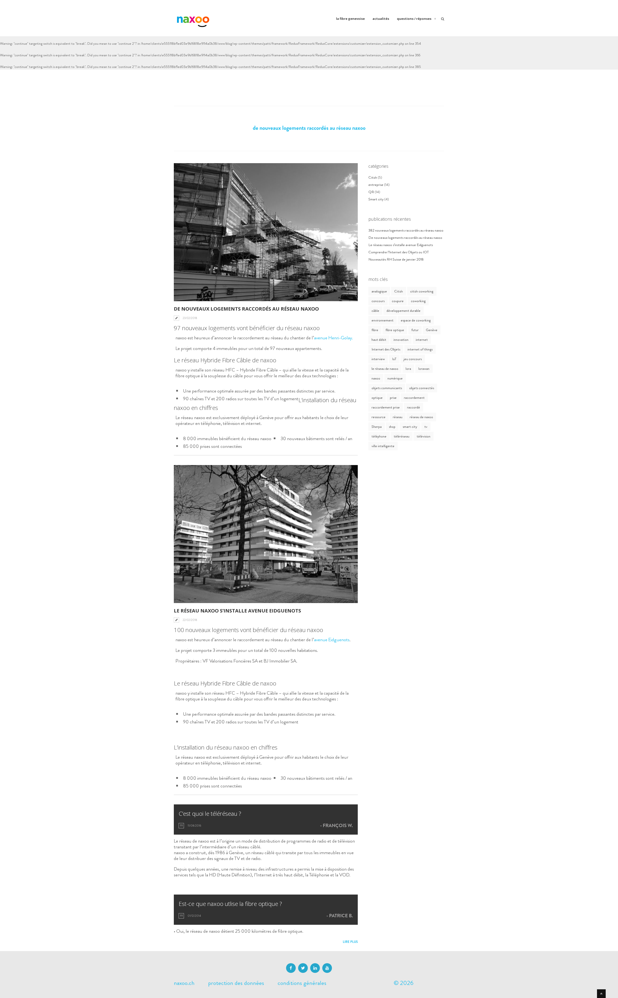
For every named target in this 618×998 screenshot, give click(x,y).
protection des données (236, 983)
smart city (410, 426)
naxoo (376, 378)
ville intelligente (383, 446)
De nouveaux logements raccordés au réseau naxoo (246, 309)
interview (378, 359)
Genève (431, 330)
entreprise (375, 184)
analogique (379, 291)
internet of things (420, 349)
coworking (418, 301)
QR (371, 192)
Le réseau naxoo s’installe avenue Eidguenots (237, 610)
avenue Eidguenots (332, 639)
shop (392, 426)
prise (393, 397)
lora (408, 368)
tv (425, 426)
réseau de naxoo (421, 417)
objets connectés (421, 388)
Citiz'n (372, 177)
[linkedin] (315, 968)
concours (378, 301)
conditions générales (302, 983)
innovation (400, 339)
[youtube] (327, 968)
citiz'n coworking (421, 291)
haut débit (379, 339)
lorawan (423, 368)
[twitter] (303, 968)
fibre (375, 330)
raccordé (413, 407)
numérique (395, 378)
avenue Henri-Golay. (333, 337)
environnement (382, 320)
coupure (398, 301)
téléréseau (401, 436)
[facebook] (291, 968)
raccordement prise (386, 407)
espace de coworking (416, 320)
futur (415, 330)
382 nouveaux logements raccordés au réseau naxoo (405, 230)
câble (375, 310)
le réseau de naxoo (385, 368)
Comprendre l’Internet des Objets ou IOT (398, 252)
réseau (397, 417)
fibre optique (395, 330)
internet (422, 339)
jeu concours (413, 359)
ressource (379, 417)
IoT (394, 359)
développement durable (403, 310)
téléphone (379, 436)
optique (377, 397)
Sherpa (377, 426)
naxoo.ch (184, 983)
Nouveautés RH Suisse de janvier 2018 (396, 259)
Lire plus (350, 942)
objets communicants (387, 388)
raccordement (414, 397)
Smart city (376, 199)
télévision (423, 436)
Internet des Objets (386, 349)
